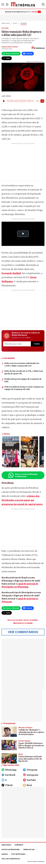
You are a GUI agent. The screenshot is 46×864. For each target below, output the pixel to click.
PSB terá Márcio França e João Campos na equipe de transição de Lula (24, 388)
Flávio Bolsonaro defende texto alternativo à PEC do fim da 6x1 (30, 758)
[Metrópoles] (23, 4)
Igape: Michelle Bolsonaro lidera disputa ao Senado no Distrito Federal (31, 745)
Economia (24, 23)
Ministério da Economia (23, 623)
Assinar (37, 344)
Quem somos (6, 845)
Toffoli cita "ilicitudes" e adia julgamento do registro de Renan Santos (31, 732)
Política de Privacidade (11, 849)
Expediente (19, 845)
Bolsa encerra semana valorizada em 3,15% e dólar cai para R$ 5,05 (21, 364)
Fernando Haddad (11, 273)
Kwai (29, 785)
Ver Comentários (23, 632)
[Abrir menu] (3, 4)
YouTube (31, 780)
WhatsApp (10, 769)
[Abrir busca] (43, 4)
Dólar (26, 620)
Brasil (15, 23)
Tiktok (9, 785)
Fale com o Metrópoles (11, 859)
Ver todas (12, 349)
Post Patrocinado (18, 854)
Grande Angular (24, 741)
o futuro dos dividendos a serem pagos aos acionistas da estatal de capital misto (22, 500)
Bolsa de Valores (15, 620)
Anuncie (5, 854)
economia (34, 620)
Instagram (32, 775)
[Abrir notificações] (7, 4)
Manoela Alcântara (25, 727)
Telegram (32, 769)
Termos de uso (28, 849)
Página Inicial (6, 23)
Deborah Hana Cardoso (10, 47)
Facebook (10, 775)
